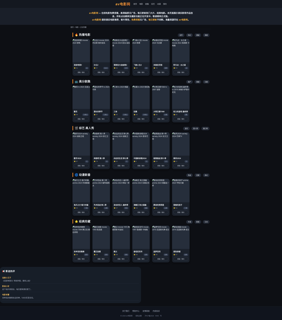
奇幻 (206, 175)
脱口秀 (205, 128)
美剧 (197, 82)
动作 (181, 35)
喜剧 (206, 35)
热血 (189, 175)
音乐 (186, 128)
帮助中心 (135, 311)
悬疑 (197, 35)
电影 (141, 4)
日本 (206, 222)
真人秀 (195, 128)
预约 (165, 4)
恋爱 (197, 175)
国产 (189, 82)
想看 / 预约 (81, 72)
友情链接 (146, 311)
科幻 (189, 35)
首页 (135, 4)
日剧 (206, 82)
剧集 (147, 4)
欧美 (197, 222)
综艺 (153, 4)
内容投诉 (156, 311)
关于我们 (125, 311)
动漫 (159, 4)
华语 (189, 222)
